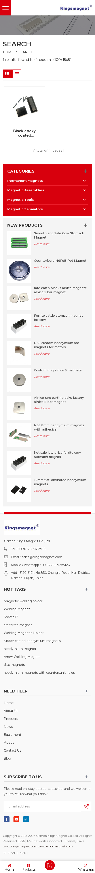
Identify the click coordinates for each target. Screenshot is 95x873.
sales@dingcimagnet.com (42, 557)
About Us (11, 711)
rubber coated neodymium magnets (32, 641)
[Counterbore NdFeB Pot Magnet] (19, 270)
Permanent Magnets (25, 181)
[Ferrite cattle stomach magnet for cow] (19, 325)
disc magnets (14, 665)
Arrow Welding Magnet (22, 657)
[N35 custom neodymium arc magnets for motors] (19, 353)
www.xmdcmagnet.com (55, 846)
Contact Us (12, 751)
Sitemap (10, 852)
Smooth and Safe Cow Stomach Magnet (59, 235)
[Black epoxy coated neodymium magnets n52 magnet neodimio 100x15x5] (24, 107)
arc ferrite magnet (18, 625)
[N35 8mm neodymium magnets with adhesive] (19, 435)
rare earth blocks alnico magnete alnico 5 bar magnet (60, 290)
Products (11, 719)
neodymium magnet (20, 649)
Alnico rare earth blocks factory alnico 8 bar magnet (59, 400)
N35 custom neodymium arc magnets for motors (56, 345)
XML (22, 852)
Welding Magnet (17, 609)
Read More (41, 244)
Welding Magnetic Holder (24, 633)
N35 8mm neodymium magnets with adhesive (59, 427)
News (8, 727)
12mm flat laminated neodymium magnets (60, 482)
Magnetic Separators (25, 209)
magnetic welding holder (23, 601)
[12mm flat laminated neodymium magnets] (19, 490)
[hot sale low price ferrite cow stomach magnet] (19, 462)
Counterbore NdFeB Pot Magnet (60, 261)
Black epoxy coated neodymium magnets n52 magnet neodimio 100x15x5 (24, 133)
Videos (9, 743)
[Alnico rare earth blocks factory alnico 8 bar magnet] (19, 408)
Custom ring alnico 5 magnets (58, 370)
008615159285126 (56, 565)
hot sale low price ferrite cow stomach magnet (57, 455)
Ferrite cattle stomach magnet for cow (58, 318)
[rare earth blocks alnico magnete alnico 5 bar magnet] (19, 298)
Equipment (12, 735)
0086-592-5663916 (31, 549)
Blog (7, 758)
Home (8, 52)
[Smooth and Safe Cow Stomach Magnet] (19, 243)
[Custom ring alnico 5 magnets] (19, 380)
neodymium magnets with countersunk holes (39, 673)
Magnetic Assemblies (25, 190)
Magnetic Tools (20, 200)
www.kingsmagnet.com (20, 846)
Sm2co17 (11, 617)
